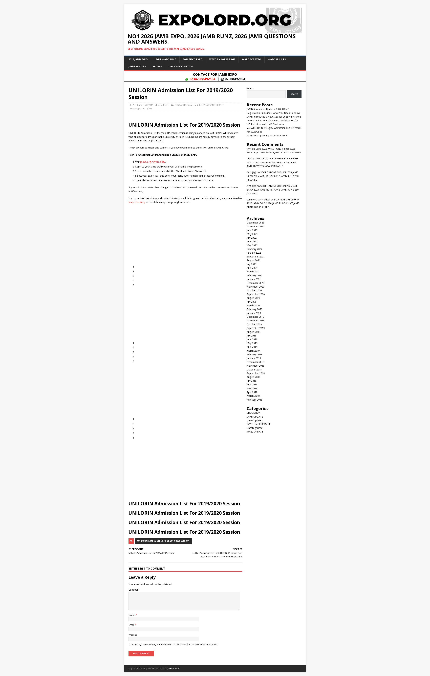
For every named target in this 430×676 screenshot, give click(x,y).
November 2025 (255, 226)
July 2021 (251, 264)
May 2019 (252, 343)
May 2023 (252, 234)
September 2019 (256, 328)
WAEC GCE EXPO (251, 59)
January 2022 (254, 252)
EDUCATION (180, 104)
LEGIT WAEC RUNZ (165, 59)
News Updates (194, 104)
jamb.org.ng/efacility (152, 161)
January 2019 (254, 358)
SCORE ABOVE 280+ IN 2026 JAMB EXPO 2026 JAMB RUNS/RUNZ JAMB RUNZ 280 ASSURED (273, 176)
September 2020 (256, 294)
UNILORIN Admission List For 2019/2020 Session (163, 540)
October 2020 (254, 290)
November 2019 (255, 320)
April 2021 (252, 267)
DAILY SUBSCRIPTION (181, 66)
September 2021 (256, 256)
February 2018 (254, 399)
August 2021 (253, 260)
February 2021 (254, 275)
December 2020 (255, 283)
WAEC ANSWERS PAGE (222, 59)
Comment (133, 589)
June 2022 (252, 241)
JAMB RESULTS (137, 66)
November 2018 (255, 365)
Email (131, 624)
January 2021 (254, 279)
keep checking (136, 202)
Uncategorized (137, 108)
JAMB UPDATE (255, 416)
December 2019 (255, 316)
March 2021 (253, 271)
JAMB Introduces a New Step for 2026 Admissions (274, 116)
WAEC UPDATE (255, 431)
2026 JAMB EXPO (138, 59)
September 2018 (256, 373)
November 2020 (255, 286)
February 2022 (254, 249)
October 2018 (254, 369)
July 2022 (251, 237)
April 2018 (252, 392)
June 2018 (252, 384)
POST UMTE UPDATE (213, 104)
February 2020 (254, 309)
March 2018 (253, 395)
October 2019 (254, 324)
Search (250, 88)
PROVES (157, 66)
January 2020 (254, 313)
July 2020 (251, 301)
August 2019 (253, 331)
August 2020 (253, 297)
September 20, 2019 (143, 104)
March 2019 (253, 350)
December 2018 (255, 362)
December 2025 (255, 222)
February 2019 (254, 354)
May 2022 (252, 245)
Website (132, 634)
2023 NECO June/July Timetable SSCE (267, 135)
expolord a (163, 104)
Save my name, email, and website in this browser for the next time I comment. (175, 644)
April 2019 (252, 346)
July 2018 (251, 380)
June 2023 (252, 230)
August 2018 (253, 377)
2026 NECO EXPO (192, 59)
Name (132, 615)
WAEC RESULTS (277, 59)
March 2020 (253, 305)
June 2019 (252, 339)
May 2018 (252, 388)
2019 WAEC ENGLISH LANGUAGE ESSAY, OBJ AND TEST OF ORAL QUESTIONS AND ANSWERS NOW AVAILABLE (272, 162)
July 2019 (251, 335)
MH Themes (174, 668)
